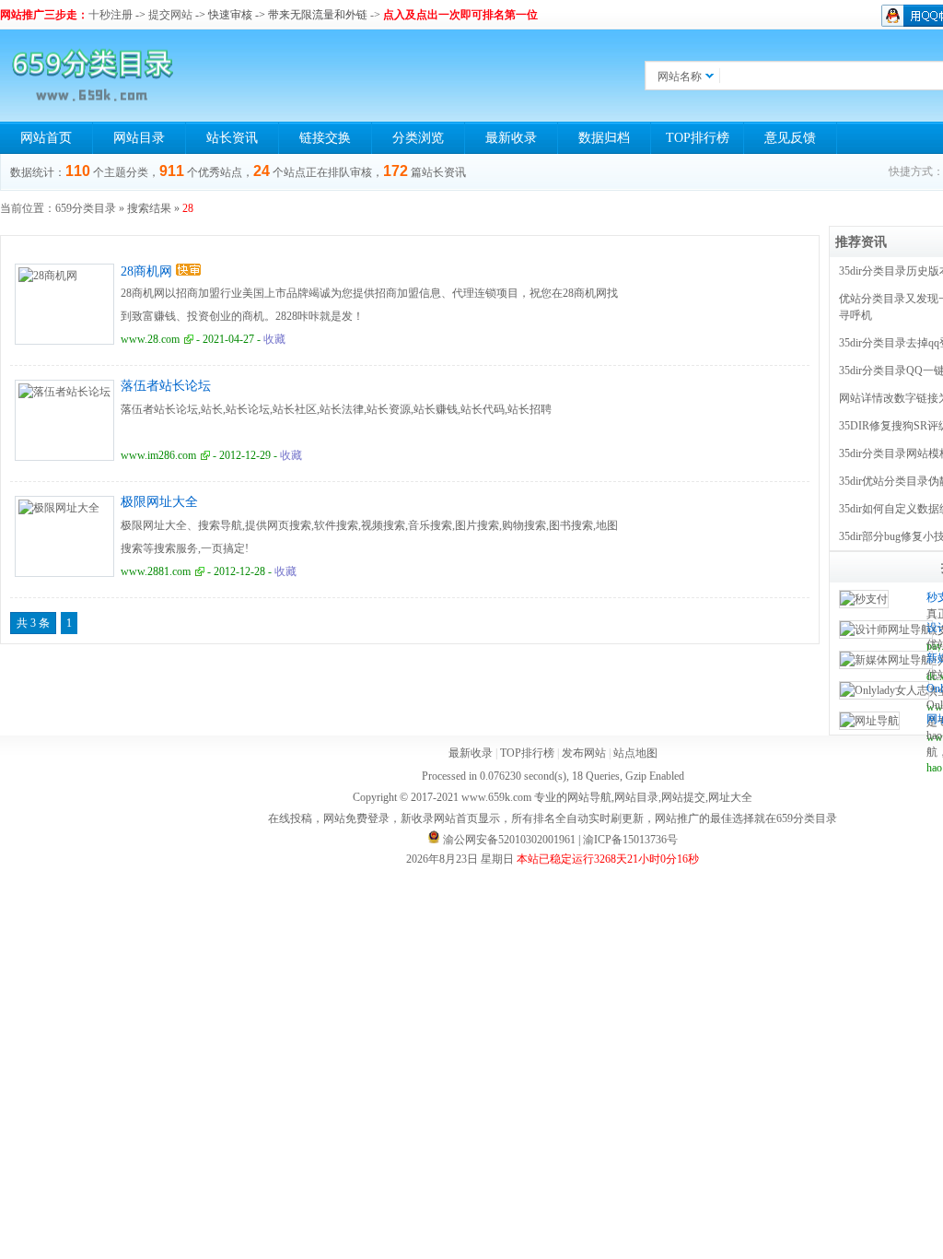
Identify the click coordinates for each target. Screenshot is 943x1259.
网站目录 (139, 138)
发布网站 (584, 753)
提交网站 (170, 14)
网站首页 (46, 138)
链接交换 (325, 138)
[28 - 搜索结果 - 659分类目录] (92, 75)
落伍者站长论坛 (166, 386)
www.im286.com (158, 455)
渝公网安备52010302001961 (509, 839)
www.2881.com (156, 571)
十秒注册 (110, 14)
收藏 (274, 339)
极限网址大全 (159, 502)
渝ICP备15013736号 (630, 839)
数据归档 (604, 138)
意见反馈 (790, 138)
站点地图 (635, 753)
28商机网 (146, 271)
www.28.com (150, 339)
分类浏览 (418, 138)
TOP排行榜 (697, 138)
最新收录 (511, 138)
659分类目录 (85, 208)
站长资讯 (232, 138)
